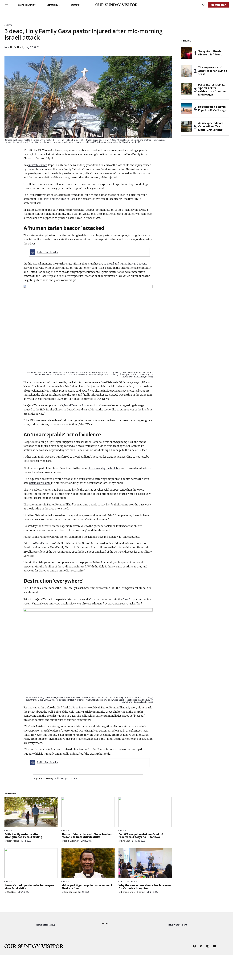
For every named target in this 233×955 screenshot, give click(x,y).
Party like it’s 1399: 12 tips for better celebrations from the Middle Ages (212, 89)
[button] (6, 5)
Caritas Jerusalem (40, 482)
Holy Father (42, 543)
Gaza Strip (129, 599)
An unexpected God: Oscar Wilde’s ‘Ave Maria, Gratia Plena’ (210, 126)
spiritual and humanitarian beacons (125, 263)
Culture (124, 881)
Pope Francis (80, 707)
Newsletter (218, 5)
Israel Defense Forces (77, 405)
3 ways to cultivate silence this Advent (210, 52)
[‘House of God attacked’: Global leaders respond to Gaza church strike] (88, 812)
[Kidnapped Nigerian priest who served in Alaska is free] (88, 863)
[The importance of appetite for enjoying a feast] (186, 71)
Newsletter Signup (45, 924)
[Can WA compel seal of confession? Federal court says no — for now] (145, 812)
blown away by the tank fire (104, 468)
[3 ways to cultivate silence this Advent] (186, 53)
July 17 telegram (37, 165)
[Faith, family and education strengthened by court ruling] (31, 812)
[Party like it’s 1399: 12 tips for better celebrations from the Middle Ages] (186, 89)
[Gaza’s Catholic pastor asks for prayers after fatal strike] (31, 863)
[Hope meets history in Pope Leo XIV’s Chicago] (186, 108)
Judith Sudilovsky (47, 252)
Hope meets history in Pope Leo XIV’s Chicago (212, 108)
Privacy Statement (177, 924)
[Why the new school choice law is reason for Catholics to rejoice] (145, 863)
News (9, 25)
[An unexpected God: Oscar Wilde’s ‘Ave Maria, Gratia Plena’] (186, 126)
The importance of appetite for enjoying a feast (212, 71)
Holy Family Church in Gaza (59, 198)
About (105, 923)
